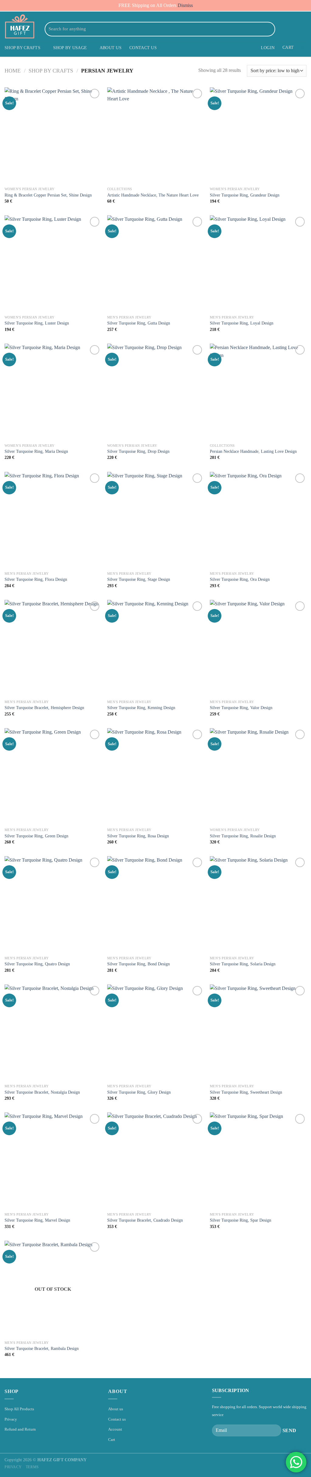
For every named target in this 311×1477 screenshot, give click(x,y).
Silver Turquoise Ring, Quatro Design (37, 963)
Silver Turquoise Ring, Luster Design (37, 323)
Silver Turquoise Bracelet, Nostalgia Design (42, 1092)
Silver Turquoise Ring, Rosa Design (138, 835)
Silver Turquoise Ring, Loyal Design (241, 323)
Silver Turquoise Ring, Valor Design (241, 707)
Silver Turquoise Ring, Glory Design (139, 1092)
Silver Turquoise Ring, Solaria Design (242, 963)
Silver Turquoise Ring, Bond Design (138, 963)
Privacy (11, 1419)
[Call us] (302, 29)
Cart (111, 1439)
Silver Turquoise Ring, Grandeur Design (244, 195)
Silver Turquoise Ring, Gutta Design (138, 323)
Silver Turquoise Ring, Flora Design (36, 579)
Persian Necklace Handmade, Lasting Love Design (253, 451)
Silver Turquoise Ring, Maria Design (36, 451)
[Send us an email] (294, 29)
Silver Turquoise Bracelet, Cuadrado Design (145, 1220)
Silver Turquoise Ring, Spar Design (240, 1220)
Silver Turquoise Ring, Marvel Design (37, 1220)
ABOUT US (110, 47)
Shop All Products (19, 1409)
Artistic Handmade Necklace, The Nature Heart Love (153, 195)
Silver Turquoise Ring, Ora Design (240, 579)
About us (115, 1409)
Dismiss (185, 5)
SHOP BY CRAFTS (22, 47)
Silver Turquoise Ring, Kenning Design (141, 707)
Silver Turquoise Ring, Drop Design (138, 451)
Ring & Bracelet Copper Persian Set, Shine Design (48, 195)
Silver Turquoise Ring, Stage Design (138, 579)
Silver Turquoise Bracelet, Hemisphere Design (44, 707)
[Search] (269, 29)
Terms (32, 1467)
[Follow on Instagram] (286, 29)
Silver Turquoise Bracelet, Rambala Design (42, 1348)
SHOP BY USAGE (70, 47)
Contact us (117, 1419)
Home (13, 71)
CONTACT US (143, 47)
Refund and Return (20, 1429)
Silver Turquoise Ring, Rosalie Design (243, 835)
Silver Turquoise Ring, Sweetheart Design (246, 1092)
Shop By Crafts (51, 71)
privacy (13, 1467)
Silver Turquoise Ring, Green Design (36, 835)
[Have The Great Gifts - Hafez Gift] (20, 26)
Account (115, 1429)
